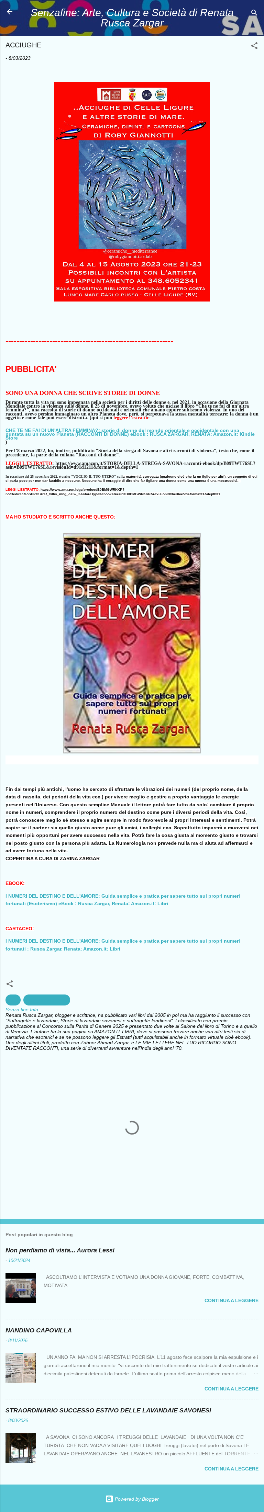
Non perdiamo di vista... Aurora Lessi (60, 1250)
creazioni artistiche (46, 1000)
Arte (13, 1000)
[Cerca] (254, 13)
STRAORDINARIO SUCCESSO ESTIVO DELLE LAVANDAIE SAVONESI (108, 1410)
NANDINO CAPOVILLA (39, 1330)
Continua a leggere (231, 1300)
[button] (254, 47)
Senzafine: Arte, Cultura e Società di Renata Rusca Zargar (132, 18)
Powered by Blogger (136, 1499)
